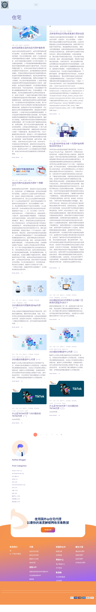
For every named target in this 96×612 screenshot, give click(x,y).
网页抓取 (74, 295)
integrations (16, 473)
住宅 (17, 45)
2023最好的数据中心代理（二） (64, 352)
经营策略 (69, 31)
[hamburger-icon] (36, 4)
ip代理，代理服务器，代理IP (19, 302)
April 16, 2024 (54, 31)
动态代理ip (26, 45)
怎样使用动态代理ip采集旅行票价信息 (66, 33)
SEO (50, 295)
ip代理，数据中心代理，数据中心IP (58, 349)
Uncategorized (17, 484)
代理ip (20, 180)
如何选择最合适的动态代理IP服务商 (28, 48)
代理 (13, 45)
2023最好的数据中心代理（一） (26, 359)
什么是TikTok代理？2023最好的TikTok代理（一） (26, 414)
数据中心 (62, 295)
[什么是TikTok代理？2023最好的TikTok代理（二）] (66, 389)
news (14, 479)
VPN (13, 487)
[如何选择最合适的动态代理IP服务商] (29, 33)
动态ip (20, 45)
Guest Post (16, 470)
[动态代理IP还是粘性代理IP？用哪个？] (29, 170)
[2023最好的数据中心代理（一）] (29, 342)
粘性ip (30, 180)
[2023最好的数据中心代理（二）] (66, 334)
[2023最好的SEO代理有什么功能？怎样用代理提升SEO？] (66, 283)
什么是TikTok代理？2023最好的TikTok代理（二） (63, 407)
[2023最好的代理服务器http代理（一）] (29, 288)
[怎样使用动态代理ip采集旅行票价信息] (50, 26)
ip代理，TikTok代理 (55, 403)
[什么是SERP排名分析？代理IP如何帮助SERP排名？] (66, 129)
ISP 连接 (14, 476)
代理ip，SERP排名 (61, 141)
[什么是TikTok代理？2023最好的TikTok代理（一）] (29, 396)
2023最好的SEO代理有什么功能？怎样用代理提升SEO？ (66, 301)
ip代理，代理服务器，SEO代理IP (58, 297)
